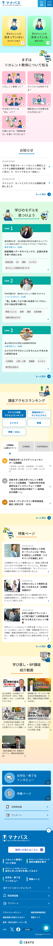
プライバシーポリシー (12, 912)
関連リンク (35, 917)
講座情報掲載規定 (38, 912)
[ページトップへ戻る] (48, 830)
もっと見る (41, 194)
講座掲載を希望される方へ (14, 917)
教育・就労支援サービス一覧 (15, 922)
